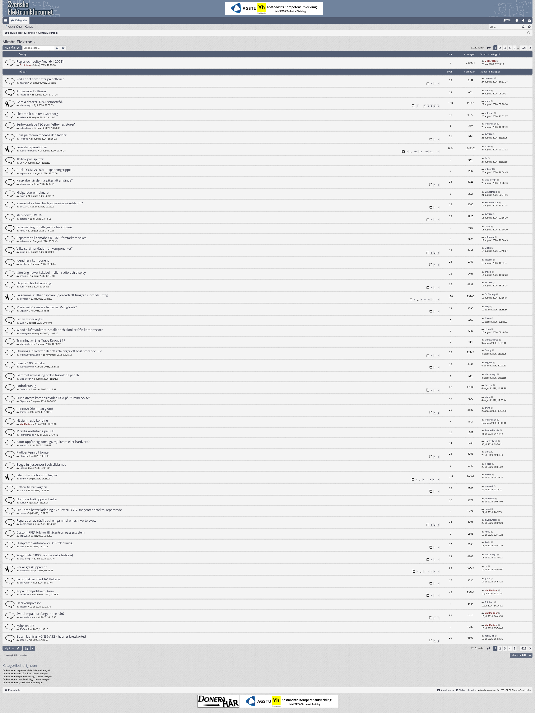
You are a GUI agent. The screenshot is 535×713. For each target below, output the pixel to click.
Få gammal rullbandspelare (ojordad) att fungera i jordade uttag (62, 295)
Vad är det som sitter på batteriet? (41, 79)
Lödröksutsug (26, 386)
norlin (22, 286)
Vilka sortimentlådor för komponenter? (45, 248)
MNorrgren (25, 333)
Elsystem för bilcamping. (34, 283)
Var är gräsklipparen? (32, 567)
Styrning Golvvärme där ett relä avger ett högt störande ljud (59, 351)
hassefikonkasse (28, 150)
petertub (489, 113)
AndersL (24, 389)
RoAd (487, 542)
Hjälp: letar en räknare (32, 192)
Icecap (488, 464)
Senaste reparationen (32, 147)
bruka (487, 146)
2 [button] (500, 48)
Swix (22, 323)
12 (438, 299)
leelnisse (24, 298)
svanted (489, 486)
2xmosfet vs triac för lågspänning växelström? (50, 203)
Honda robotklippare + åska (37, 499)
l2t (21, 162)
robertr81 (24, 94)
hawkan (24, 82)
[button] (488, 47)
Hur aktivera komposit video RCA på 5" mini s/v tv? (53, 398)
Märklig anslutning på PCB (35, 431)
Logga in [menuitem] (524, 21)
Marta (487, 90)
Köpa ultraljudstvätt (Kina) (35, 591)
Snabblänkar (6, 21)
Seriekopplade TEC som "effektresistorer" (46, 124)
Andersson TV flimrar (32, 91)
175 (420, 151)
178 (437, 151)
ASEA (487, 226)
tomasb (23, 445)
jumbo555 (489, 498)
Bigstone (24, 401)
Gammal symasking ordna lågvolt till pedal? (48, 375)
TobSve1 (24, 536)
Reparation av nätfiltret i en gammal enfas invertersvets (56, 520)
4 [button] (510, 48)
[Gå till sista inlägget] (497, 60)
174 (415, 151)
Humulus (489, 78)
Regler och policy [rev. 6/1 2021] (40, 61)
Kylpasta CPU (26, 626)
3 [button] (505, 48)
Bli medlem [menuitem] (530, 21)
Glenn (488, 248)
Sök (30, 26)
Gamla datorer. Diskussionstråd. (40, 102)
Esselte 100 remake (31, 363)
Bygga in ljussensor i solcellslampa (41, 464)
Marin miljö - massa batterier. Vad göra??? (46, 307)
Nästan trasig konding (32, 420)
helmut (23, 117)
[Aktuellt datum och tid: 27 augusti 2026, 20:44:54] (528, 33)
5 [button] (514, 48)
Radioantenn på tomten (33, 452)
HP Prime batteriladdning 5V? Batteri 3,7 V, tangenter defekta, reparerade (69, 510)
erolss (23, 276)
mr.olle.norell (26, 524)
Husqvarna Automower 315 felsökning (44, 543)
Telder (23, 502)
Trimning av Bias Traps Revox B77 (41, 340)
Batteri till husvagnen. (32, 487)
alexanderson (491, 202)
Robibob (24, 138)
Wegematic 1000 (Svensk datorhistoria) (45, 555)
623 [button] (523, 48)
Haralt (23, 513)
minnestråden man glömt (35, 408)
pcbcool (489, 169)
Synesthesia (491, 192)
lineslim (23, 264)
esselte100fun (27, 366)
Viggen (23, 310)
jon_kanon (25, 582)
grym (487, 101)
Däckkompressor (29, 603)
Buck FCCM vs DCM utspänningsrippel (44, 170)
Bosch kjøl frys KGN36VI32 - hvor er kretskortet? (51, 636)
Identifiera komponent (33, 260)
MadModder (26, 424)
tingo (22, 640)
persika (23, 218)
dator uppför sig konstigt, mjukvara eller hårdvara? (53, 442)
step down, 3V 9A (29, 215)
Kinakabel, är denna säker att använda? (45, 180)
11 (433, 299)
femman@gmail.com (30, 354)
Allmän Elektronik (19, 41)
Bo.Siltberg (490, 294)
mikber (23, 478)
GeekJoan (25, 65)
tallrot (22, 252)
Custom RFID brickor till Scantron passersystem (51, 532)
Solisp (23, 468)
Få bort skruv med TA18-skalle (38, 579)
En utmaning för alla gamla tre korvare (44, 227)
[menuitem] (507, 20)
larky (487, 306)
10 (429, 299)
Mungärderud (26, 344)
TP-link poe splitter (30, 159)
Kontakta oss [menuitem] (447, 690)
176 (426, 151)
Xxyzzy (488, 385)
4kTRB (488, 134)
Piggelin (488, 362)
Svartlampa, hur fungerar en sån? (40, 613)
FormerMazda (27, 434)
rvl (486, 566)
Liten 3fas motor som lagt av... (38, 475)
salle (22, 546)
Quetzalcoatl (491, 441)
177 (431, 151)
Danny (488, 350)
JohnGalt (489, 635)
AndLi (22, 230)
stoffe (22, 490)
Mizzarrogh (25, 105)
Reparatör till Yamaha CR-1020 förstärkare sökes (51, 238)
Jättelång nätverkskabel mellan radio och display (51, 272)
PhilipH (23, 456)
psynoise (24, 173)
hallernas (24, 241)
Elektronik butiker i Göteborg (37, 114)
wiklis (22, 196)
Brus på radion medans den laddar (41, 135)
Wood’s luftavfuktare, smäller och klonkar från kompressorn (60, 330)
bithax (23, 206)
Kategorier (21, 20)
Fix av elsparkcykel (30, 319)
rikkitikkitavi (25, 128)
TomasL (24, 412)
